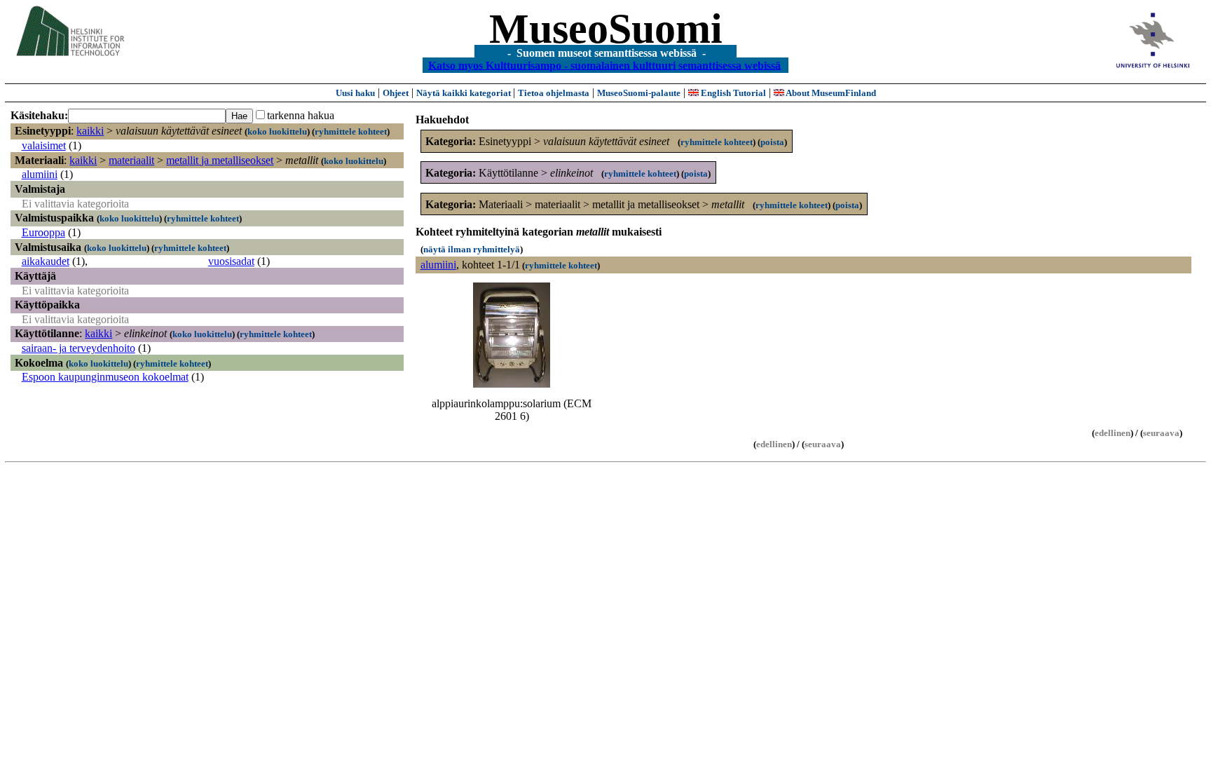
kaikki (90, 131)
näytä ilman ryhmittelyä (471, 249)
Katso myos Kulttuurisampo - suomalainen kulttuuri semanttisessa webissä (604, 65)
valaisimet (44, 145)
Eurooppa (43, 232)
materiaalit (131, 160)
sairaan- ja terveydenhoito (78, 348)
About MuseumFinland (830, 93)
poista (772, 142)
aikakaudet (45, 261)
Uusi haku (355, 93)
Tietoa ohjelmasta (553, 93)
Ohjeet (396, 93)
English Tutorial (732, 93)
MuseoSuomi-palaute (638, 93)
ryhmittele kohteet (351, 131)
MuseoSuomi (606, 29)
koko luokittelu (277, 131)
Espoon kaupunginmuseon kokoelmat (105, 377)
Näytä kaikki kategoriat (464, 93)
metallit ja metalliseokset (219, 160)
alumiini (39, 174)
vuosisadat (231, 261)
